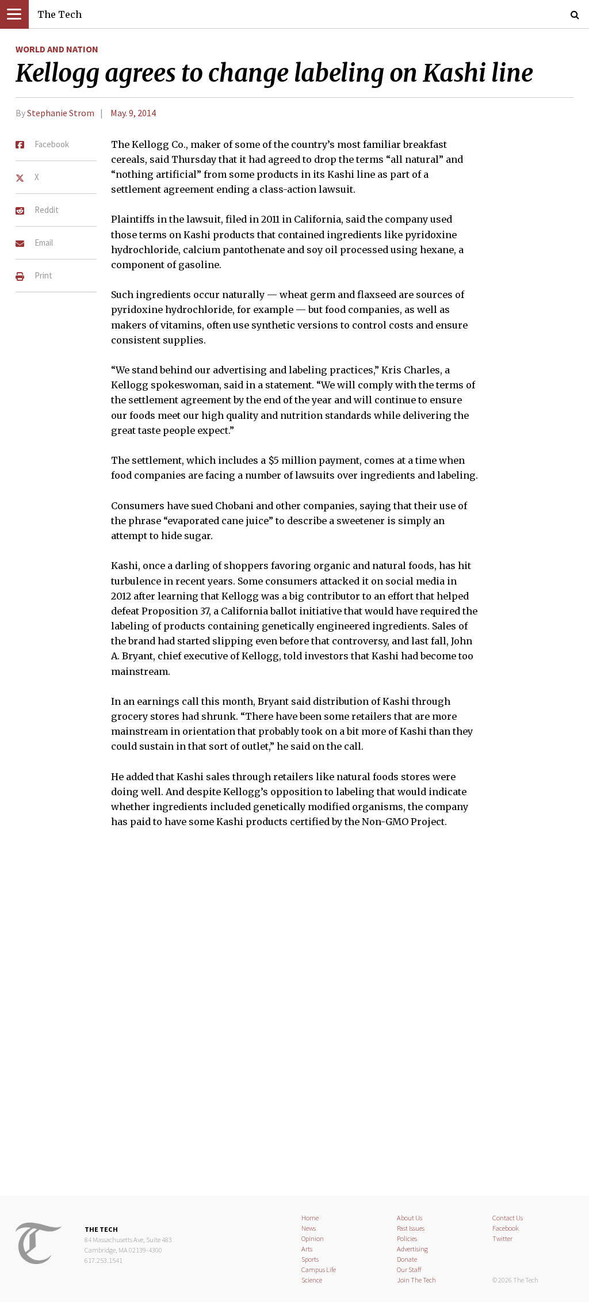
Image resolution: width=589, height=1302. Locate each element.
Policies (407, 1238)
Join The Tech (416, 1280)
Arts (306, 1248)
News (308, 1228)
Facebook (505, 1228)
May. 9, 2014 (133, 113)
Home (310, 1217)
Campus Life (318, 1269)
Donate (407, 1259)
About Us (409, 1217)
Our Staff (409, 1269)
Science (311, 1280)
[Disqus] (294, 1019)
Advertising (412, 1248)
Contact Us (507, 1217)
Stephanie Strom (60, 113)
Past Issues (410, 1228)
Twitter (502, 1238)
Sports (310, 1259)
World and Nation (57, 49)
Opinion (312, 1238)
